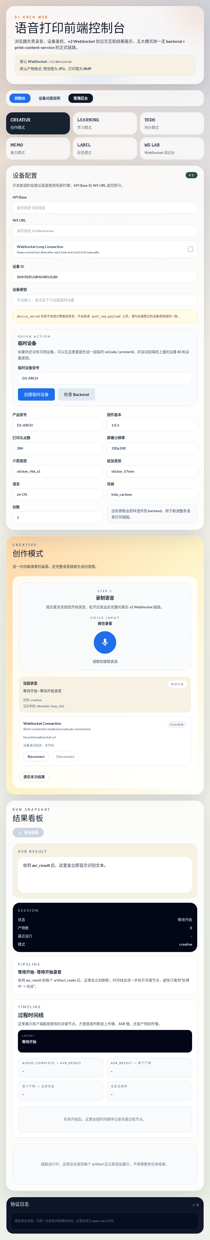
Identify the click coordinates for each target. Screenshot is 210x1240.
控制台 (20, 98)
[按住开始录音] (105, 642)
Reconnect (36, 756)
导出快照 (31, 832)
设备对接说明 (49, 98)
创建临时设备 (36, 394)
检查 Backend (76, 394)
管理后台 (81, 98)
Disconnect (65, 756)
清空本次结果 (34, 777)
